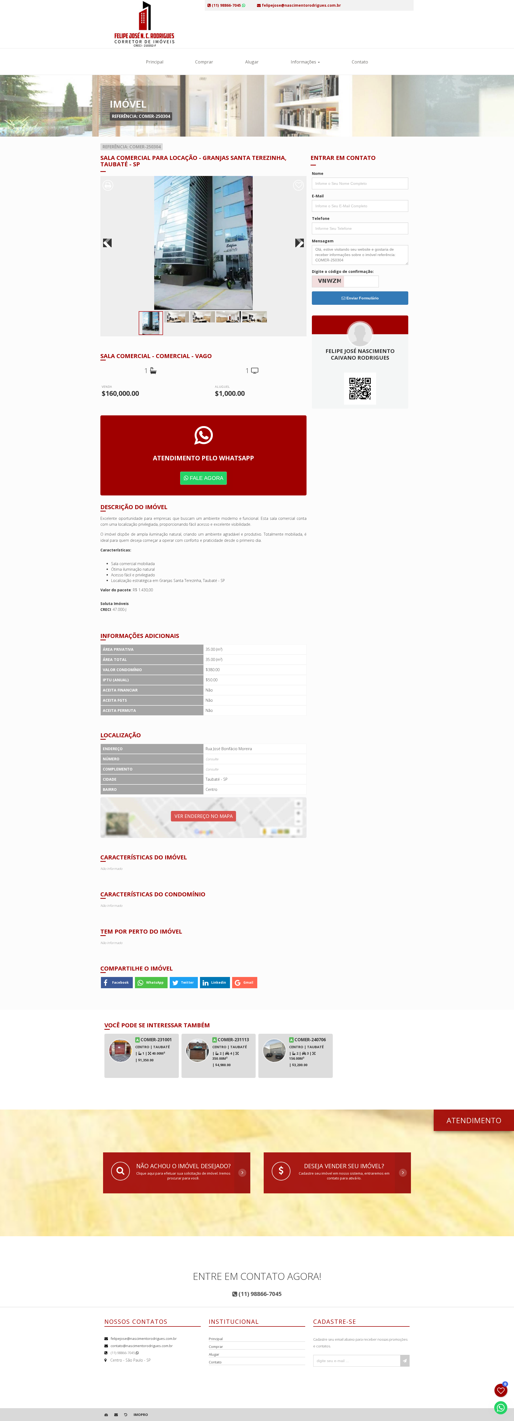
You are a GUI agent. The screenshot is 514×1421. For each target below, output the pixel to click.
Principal (154, 62)
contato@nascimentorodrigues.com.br (142, 1345)
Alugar (252, 62)
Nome (317, 173)
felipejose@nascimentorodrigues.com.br (144, 1338)
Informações (304, 62)
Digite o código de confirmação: (343, 271)
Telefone (321, 218)
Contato (360, 62)
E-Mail (318, 195)
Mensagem (323, 240)
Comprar (204, 62)
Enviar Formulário (362, 298)
